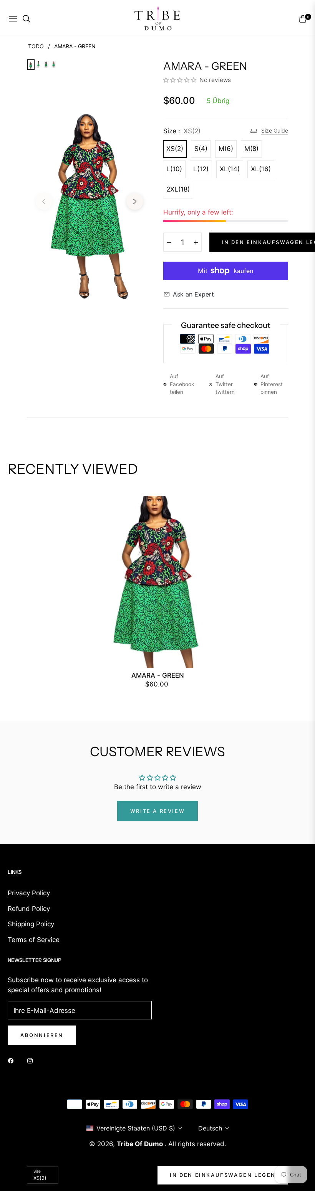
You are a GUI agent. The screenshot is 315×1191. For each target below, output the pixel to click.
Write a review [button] (157, 811)
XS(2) (174, 148)
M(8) (251, 148)
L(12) (201, 169)
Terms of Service (34, 940)
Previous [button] (43, 201)
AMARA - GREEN (157, 675)
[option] (89, 195)
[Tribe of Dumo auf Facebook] (13, 1060)
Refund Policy (29, 908)
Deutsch (210, 1128)
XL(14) (230, 169)
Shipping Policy (31, 924)
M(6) (226, 148)
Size (37, 1171)
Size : (182, 131)
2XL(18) (178, 189)
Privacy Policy (29, 893)
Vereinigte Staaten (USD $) (135, 1128)
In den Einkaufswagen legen (223, 1175)
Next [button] (134, 201)
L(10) (174, 169)
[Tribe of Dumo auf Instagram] (32, 1060)
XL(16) (261, 169)
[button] (180, 80)
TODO (36, 46)
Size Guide (274, 130)
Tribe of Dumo (140, 1144)
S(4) (200, 148)
